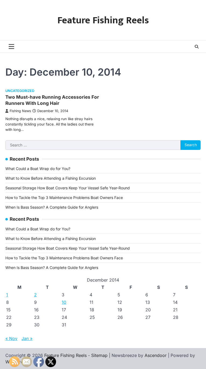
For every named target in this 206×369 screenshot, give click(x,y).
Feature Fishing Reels (103, 20)
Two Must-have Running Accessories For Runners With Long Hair (52, 100)
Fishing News (20, 111)
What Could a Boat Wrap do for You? (37, 168)
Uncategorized (19, 91)
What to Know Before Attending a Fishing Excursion (50, 178)
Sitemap (99, 355)
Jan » (26, 338)
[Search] (197, 47)
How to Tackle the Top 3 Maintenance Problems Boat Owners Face (64, 197)
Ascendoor (156, 355)
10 (64, 302)
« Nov (11, 338)
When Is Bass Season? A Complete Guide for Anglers (51, 207)
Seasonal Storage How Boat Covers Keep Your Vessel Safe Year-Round (67, 188)
